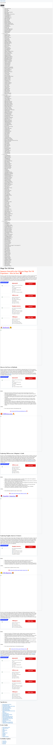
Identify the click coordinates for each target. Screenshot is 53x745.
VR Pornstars (7, 186)
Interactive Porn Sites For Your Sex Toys (11, 140)
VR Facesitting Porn (8, 98)
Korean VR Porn (7, 153)
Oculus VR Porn (7, 91)
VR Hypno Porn (7, 158)
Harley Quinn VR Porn (8, 53)
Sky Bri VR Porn (7, 241)
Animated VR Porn (8, 137)
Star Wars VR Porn (8, 166)
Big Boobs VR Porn (8, 265)
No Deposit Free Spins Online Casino (8, 706)
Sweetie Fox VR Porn (8, 235)
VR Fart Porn (7, 149)
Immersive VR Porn (8, 93)
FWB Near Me (7, 32)
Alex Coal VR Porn (8, 114)
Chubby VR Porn (7, 258)
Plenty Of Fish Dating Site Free (7, 716)
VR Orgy (6, 169)
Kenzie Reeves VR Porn (9, 104)
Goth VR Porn (7, 142)
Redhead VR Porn (8, 257)
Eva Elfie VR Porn (8, 226)
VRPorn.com (15, 295)
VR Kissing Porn (7, 49)
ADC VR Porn (7, 151)
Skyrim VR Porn (7, 261)
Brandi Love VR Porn (8, 60)
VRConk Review (7, 64)
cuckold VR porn (30, 460)
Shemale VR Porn (8, 78)
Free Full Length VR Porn (9, 76)
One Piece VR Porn (8, 262)
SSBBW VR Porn (8, 41)
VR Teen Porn (7, 135)
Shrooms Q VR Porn (8, 163)
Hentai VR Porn (7, 217)
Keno (3, 731)
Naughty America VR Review (9, 109)
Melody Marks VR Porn (9, 184)
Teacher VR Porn (7, 164)
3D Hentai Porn (7, 129)
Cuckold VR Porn (8, 253)
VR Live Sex (7, 204)
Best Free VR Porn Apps (9, 126)
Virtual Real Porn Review (9, 175)
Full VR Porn (7, 192)
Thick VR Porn (7, 110)
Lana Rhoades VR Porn (8, 232)
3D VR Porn (7, 125)
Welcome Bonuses (5, 736)
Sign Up (30, 283)
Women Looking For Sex (9, 23)
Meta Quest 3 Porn (8, 168)
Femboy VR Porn (7, 83)
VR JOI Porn (7, 87)
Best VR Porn (7, 199)
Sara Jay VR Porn (7, 62)
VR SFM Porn (7, 171)
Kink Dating (7, 13)
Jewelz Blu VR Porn (8, 228)
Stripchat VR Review (8, 120)
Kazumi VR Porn (7, 183)
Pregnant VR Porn (8, 212)
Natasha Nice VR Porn (8, 177)
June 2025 (4, 742)
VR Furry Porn (7, 248)
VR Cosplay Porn (7, 194)
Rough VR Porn (7, 34)
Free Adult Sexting (5, 713)
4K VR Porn (7, 134)
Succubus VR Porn (8, 37)
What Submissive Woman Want (7, 718)
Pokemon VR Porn (8, 180)
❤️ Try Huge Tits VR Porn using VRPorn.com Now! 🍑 (18, 493)
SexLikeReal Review (8, 113)
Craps (3, 729)
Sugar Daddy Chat (8, 8)
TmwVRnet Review (8, 123)
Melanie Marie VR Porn (8, 106)
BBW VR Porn (7, 249)
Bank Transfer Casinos (6, 727)
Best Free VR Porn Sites (9, 213)
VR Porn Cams (7, 255)
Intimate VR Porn (7, 35)
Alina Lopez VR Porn (8, 108)
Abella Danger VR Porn (9, 56)
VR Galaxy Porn (7, 256)
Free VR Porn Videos (8, 201)
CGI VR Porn (7, 208)
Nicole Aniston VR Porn (9, 234)
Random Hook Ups (5, 715)
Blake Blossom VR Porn (9, 173)
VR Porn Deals (5, 33)
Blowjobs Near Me (8, 22)
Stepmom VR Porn (8, 219)
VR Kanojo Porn (7, 152)
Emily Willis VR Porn (8, 238)
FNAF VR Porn (7, 191)
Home (3, 7)
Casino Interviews (5, 728)
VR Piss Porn (7, 170)
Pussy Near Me (7, 19)
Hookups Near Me (8, 30)
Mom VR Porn (7, 89)
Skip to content (2, 0)
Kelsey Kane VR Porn (8, 229)
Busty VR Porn (7, 161)
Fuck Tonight (7, 10)
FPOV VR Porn (7, 205)
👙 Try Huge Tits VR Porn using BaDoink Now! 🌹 (18, 411)
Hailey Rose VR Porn (8, 102)
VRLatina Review (8, 63)
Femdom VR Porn (8, 206)
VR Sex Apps (7, 127)
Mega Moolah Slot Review (6, 704)
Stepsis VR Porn (7, 100)
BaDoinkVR (15, 283)
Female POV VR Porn (8, 138)
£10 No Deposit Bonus (6, 709)
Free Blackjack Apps (5, 705)
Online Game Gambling (6, 707)
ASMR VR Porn (7, 88)
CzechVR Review (8, 179)
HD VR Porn (7, 197)
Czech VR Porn (7, 216)
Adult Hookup (7, 25)
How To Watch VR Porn (9, 139)
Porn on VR (7, 46)
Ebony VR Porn (7, 75)
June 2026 (4, 740)
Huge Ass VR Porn (8, 141)
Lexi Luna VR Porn (8, 242)
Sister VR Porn (7, 40)
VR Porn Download (8, 190)
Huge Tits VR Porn (8, 157)
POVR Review (7, 222)
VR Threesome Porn (8, 209)
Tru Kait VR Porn (7, 243)
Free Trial (30, 317)
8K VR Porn (7, 188)
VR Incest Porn (7, 39)
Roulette (3, 733)
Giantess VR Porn (8, 252)
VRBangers (15, 316)
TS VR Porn (7, 146)
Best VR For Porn (8, 147)
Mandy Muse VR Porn (8, 101)
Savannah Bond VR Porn (9, 115)
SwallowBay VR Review (9, 117)
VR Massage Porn (8, 148)
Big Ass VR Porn (7, 79)
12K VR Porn (7, 44)
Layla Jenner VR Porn (8, 118)
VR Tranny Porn (7, 218)
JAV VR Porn (7, 84)
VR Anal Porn (7, 143)
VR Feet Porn (7, 136)
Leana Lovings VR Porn (9, 182)
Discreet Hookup (7, 31)
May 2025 (4, 743)
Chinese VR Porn (7, 156)
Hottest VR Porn (7, 70)
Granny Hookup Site (8, 17)
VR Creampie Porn (8, 48)
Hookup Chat (7, 27)
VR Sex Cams (7, 202)
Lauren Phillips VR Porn (9, 225)
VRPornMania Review (8, 121)
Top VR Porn (7, 72)
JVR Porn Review (8, 122)
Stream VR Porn (7, 198)
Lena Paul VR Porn (8, 176)
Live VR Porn (7, 74)
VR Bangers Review (8, 236)
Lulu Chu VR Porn (8, 240)
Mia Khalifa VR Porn (8, 42)
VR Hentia (6, 200)
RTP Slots (4, 734)
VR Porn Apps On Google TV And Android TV (12, 245)
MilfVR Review (7, 119)
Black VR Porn (7, 144)
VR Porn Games (7, 73)
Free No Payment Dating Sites (7, 717)
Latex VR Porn (7, 263)
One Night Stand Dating (9, 28)
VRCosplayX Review (8, 181)
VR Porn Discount (8, 246)
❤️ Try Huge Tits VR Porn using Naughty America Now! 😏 (19, 570)
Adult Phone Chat (5, 719)
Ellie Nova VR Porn (8, 52)
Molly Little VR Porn (8, 57)
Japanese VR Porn (8, 77)
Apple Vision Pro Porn (8, 187)
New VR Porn (7, 244)
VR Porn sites (4, 154)
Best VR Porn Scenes (8, 69)
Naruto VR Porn (7, 162)
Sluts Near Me (7, 20)
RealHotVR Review (8, 174)
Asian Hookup (7, 16)
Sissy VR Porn (7, 233)
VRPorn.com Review (8, 61)
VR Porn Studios (7, 68)
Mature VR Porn (7, 214)
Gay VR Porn (7, 196)
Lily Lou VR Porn (8, 54)
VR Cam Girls (7, 66)
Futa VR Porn (7, 85)
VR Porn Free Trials (8, 131)
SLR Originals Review (8, 124)
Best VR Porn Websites (8, 71)
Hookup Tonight (7, 21)
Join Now (30, 295)
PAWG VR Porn (7, 43)
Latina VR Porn (7, 193)
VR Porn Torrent (7, 65)
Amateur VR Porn (8, 150)
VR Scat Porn (7, 38)
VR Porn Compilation (8, 215)
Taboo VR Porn (7, 86)
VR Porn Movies (7, 47)
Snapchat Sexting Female (6, 720)
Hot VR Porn (7, 92)
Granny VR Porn (7, 211)
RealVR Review (7, 239)
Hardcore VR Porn (8, 45)
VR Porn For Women (8, 82)
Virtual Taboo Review (8, 231)
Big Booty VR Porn (8, 260)
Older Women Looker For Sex (10, 14)
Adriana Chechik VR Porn (9, 51)
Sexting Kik (4, 712)
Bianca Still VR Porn (8, 105)
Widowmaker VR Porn (8, 160)
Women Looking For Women (7, 714)
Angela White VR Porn (8, 111)
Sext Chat (6, 11)
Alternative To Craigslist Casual (7, 722)
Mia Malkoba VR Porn (8, 58)
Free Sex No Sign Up (8, 29)
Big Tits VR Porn (7, 220)
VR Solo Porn (7, 207)
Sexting (3, 735)
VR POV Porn (7, 189)
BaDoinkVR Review (8, 59)
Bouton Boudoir (3, 2)
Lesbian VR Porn (7, 81)
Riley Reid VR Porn (8, 178)
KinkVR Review (7, 116)
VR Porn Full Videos (8, 128)
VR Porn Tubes (7, 99)
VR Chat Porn (7, 247)
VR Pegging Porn (7, 155)
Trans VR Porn (7, 133)
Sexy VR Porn (7, 97)
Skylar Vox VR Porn (8, 230)
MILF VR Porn (7, 251)
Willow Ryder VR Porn (8, 103)
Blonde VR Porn (7, 254)
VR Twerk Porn (7, 264)
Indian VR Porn (7, 90)
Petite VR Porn (7, 50)
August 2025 (4, 741)
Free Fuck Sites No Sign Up (9, 24)
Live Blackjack (4, 732)
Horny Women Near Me (9, 12)
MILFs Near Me (7, 18)
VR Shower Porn (7, 96)
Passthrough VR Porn (8, 195)
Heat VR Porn (7, 36)
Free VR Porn (7, 203)
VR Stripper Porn (7, 223)
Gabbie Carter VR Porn (8, 227)
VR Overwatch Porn (8, 167)
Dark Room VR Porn (8, 165)
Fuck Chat (6, 9)
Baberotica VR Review (8, 112)
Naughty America (16, 306)
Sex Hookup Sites (7, 26)
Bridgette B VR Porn (8, 55)
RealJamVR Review (8, 95)
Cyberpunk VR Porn (8, 259)
